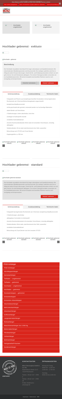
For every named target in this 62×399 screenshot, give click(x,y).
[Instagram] (45, 378)
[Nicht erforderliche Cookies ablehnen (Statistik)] (60, 4)
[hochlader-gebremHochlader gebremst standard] (23, 238)
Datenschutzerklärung (53, 4)
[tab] (13, 94)
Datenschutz (32, 396)
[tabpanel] (31, 116)
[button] (3, 145)
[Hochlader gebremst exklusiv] (9, 142)
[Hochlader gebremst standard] (11, 177)
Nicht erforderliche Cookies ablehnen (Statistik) (32, 4)
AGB (38, 396)
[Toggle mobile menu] (59, 9)
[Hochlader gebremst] (9, 59)
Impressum (26, 396)
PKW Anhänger (9, 268)
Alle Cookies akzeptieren (10, 4)
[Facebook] (43, 378)
